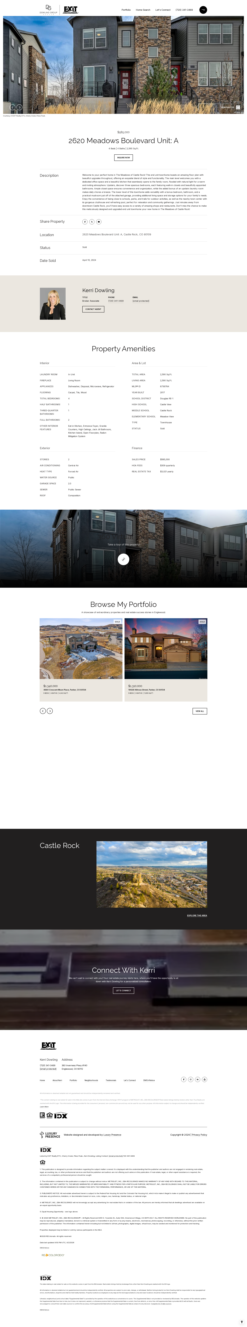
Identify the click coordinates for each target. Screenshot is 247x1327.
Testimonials (111, 1080)
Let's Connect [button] (123, 990)
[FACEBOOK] (183, 1079)
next (19, 107)
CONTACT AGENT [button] (93, 309)
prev (12, 107)
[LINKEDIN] (197, 1079)
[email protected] (115, 1156)
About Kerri (57, 1080)
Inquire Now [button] (123, 157)
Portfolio (126, 10)
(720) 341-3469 (184, 10)
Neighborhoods (91, 1080)
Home (42, 1080)
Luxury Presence (112, 1134)
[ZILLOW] (204, 1079)
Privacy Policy (199, 1134)
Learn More (44, 1107)
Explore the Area (197, 915)
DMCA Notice (149, 1080)
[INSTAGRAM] (190, 1079)
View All (200, 711)
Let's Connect (130, 1080)
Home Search (143, 10)
